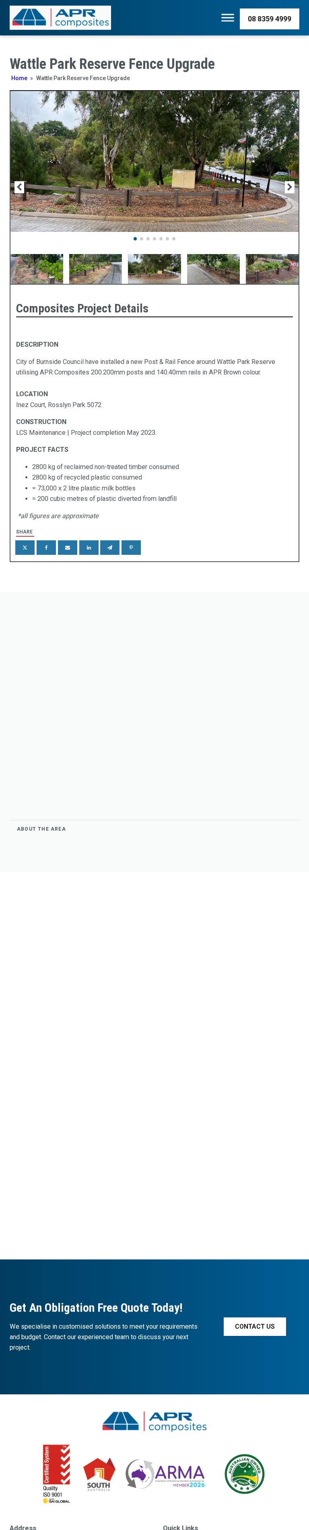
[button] (135, 238)
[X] (25, 547)
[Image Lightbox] (154, 230)
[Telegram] (109, 547)
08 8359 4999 (269, 18)
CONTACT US (255, 1326)
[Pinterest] (131, 547)
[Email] (67, 547)
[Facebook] (46, 547)
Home (19, 78)
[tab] (154, 829)
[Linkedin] (89, 547)
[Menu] (228, 18)
